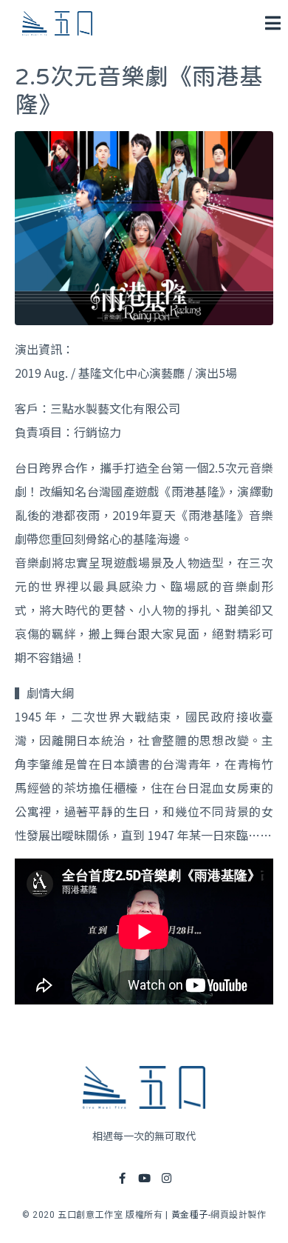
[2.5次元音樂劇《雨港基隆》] (144, 226)
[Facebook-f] (122, 1178)
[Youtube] (144, 1178)
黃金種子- (191, 1215)
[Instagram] (166, 1178)
